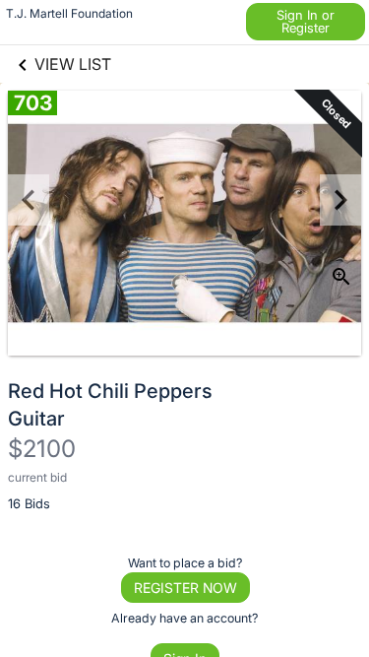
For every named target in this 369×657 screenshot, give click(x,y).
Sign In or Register (306, 21)
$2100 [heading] (42, 448)
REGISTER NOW (185, 587)
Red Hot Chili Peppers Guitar (110, 404)
